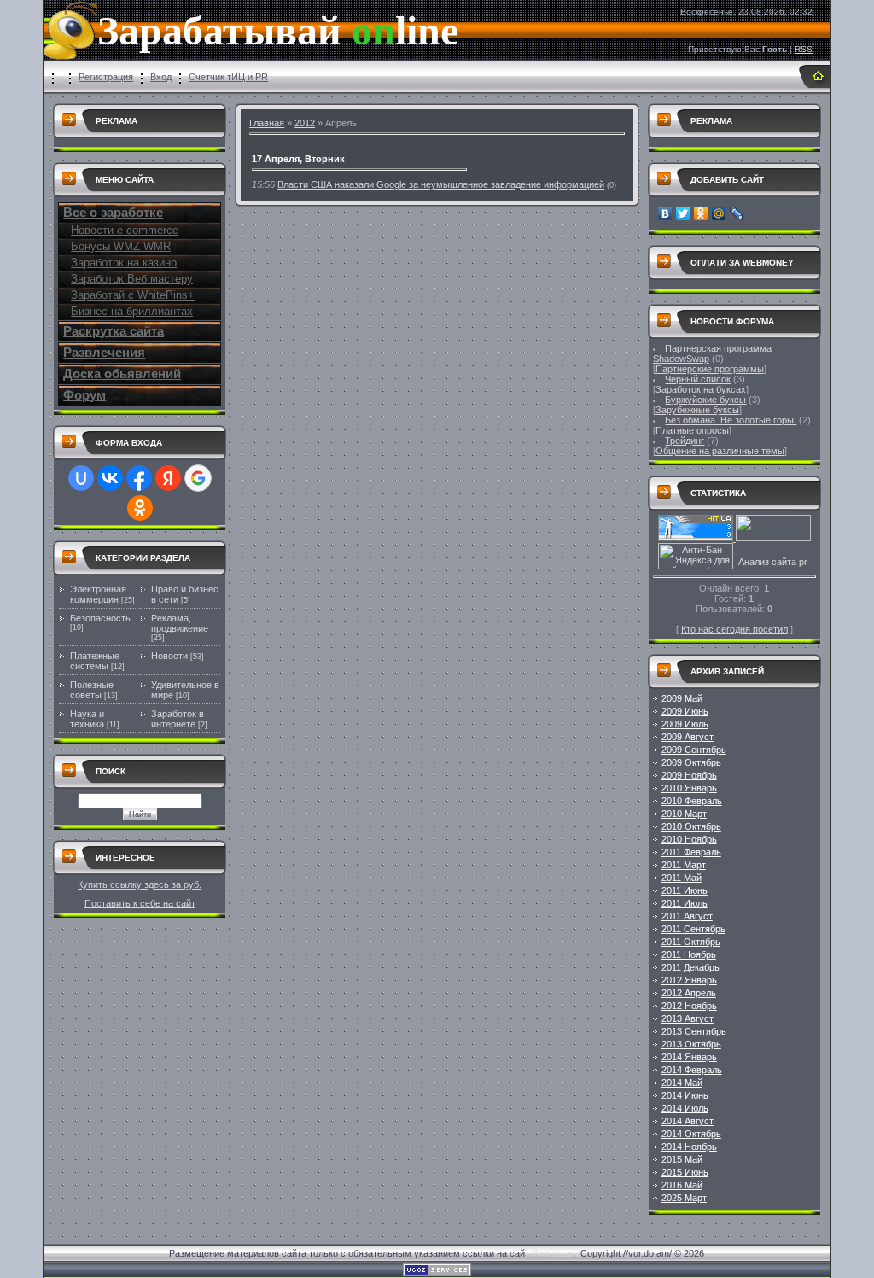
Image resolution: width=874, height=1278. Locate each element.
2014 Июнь (684, 1095)
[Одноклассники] (701, 213)
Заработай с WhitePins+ (133, 295)
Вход (161, 77)
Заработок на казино (124, 262)
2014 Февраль (691, 1070)
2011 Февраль (691, 852)
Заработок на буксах (701, 389)
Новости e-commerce (124, 230)
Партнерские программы (710, 369)
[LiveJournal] (737, 213)
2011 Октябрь (690, 942)
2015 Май (681, 1159)
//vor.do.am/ (556, 1253)
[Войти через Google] (198, 478)
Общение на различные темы (720, 451)
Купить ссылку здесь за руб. (139, 884)
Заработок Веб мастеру (132, 278)
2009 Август (687, 737)
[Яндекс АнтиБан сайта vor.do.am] (695, 566)
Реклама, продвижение (179, 623)
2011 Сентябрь (693, 929)
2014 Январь (689, 1057)
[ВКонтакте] (665, 213)
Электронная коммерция (98, 594)
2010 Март (684, 813)
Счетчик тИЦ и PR (228, 77)
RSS (804, 49)
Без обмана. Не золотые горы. (730, 420)
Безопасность (100, 618)
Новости (169, 656)
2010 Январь (689, 788)
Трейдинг (684, 440)
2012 (304, 123)
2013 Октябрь (691, 1044)
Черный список (698, 379)
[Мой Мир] (719, 213)
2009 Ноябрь (689, 775)
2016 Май (681, 1185)
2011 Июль (684, 903)
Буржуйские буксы (705, 399)
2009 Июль (684, 724)
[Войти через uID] (81, 478)
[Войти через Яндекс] (168, 478)
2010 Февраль (691, 801)
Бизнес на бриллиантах (132, 311)
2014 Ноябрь (689, 1146)
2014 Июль (684, 1108)
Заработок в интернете (177, 719)
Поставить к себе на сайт (139, 903)
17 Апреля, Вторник (298, 159)
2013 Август (687, 1018)
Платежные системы (94, 661)
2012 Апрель (688, 993)
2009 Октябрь (691, 762)
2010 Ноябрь (689, 839)
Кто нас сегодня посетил (734, 629)
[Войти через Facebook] (139, 478)
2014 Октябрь (691, 1134)
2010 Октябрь (691, 826)
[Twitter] (683, 213)
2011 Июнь (684, 890)
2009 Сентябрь (693, 749)
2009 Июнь (684, 711)
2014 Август (687, 1121)
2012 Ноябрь (689, 1006)
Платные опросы (692, 430)
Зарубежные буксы (697, 410)
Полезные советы (92, 690)
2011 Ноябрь (688, 954)
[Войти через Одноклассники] (140, 508)
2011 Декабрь (690, 967)
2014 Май (681, 1082)
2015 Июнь (684, 1172)
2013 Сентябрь (693, 1031)
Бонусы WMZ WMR (121, 246)
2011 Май (681, 877)
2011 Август (687, 916)
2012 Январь (689, 980)
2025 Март (684, 1198)
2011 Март (683, 865)
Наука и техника (87, 719)
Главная (266, 123)
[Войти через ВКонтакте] (110, 478)
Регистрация (106, 77)
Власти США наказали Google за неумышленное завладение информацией (440, 184)
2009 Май (681, 698)
